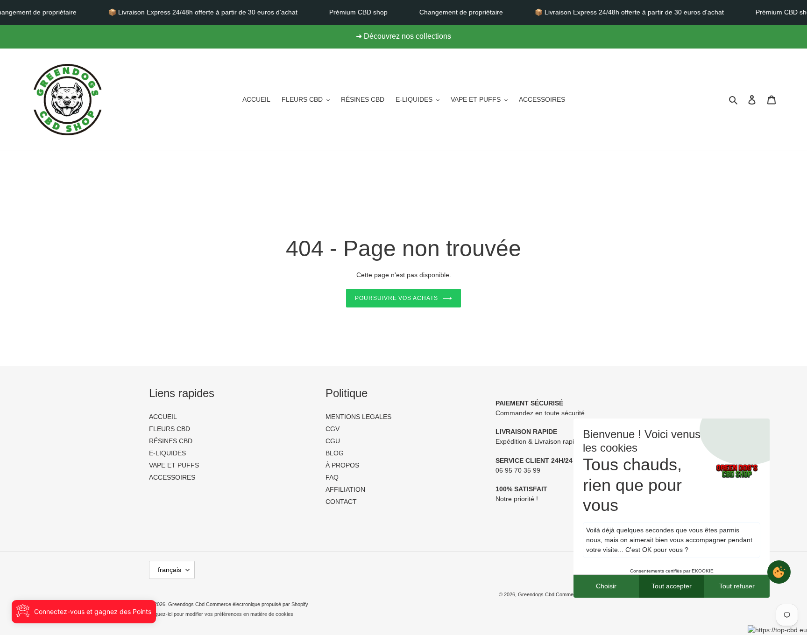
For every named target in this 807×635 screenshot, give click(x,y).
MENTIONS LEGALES (358, 416)
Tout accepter (671, 586)
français (169, 569)
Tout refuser (737, 586)
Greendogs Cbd (537, 594)
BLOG (335, 453)
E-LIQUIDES (167, 453)
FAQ (332, 477)
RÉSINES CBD (170, 441)
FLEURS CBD (169, 429)
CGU (333, 441)
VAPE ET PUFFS (174, 465)
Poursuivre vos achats (396, 298)
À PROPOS (342, 465)
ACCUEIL (163, 416)
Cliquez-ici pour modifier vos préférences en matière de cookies (221, 614)
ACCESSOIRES (172, 477)
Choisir (606, 586)
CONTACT (341, 501)
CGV (333, 429)
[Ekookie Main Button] (779, 572)
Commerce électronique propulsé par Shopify (257, 604)
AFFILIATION (345, 489)
